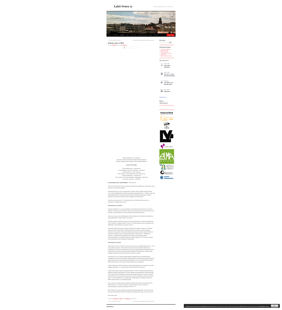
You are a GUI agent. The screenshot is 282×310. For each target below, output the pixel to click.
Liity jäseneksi (170, 35)
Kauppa (150, 35)
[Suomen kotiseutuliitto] (166, 179)
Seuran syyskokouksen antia (114, 40)
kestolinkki (128, 298)
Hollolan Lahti (116, 298)
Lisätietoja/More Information (263, 306)
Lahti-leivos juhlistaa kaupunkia (166, 55)
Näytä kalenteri (162, 97)
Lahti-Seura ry (123, 6)
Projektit (127, 35)
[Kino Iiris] (166, 129)
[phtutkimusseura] (166, 174)
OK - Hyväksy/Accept (274, 306)
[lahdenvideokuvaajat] (166, 142)
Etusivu (109, 35)
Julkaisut (122, 35)
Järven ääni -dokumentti (167, 66)
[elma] (166, 163)
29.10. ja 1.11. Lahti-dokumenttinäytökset (169, 74)
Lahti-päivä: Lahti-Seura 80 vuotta (168, 83)
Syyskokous (167, 91)
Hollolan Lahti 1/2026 (164, 50)
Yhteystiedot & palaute (142, 35)
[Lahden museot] (166, 148)
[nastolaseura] (166, 169)
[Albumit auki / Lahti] (166, 120)
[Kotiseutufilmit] (166, 114)
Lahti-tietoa (156, 35)
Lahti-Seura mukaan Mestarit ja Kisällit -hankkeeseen (144, 40)
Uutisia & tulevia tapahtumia (165, 49)
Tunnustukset (133, 35)
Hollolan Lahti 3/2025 (164, 51)
